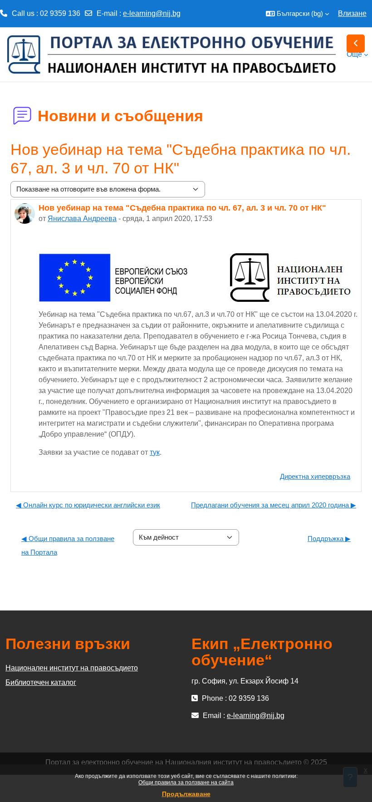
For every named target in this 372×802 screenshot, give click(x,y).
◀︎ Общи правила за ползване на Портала (67, 545)
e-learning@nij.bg (152, 13)
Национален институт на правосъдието (71, 668)
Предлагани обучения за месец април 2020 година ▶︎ (273, 505)
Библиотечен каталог (40, 682)
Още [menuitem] (354, 54)
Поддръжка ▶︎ (329, 538)
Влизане (352, 13)
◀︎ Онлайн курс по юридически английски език (88, 505)
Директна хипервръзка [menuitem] (315, 476)
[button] (297, 13)
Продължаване (186, 793)
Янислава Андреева (82, 218)
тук (155, 452)
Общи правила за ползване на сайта (186, 782)
